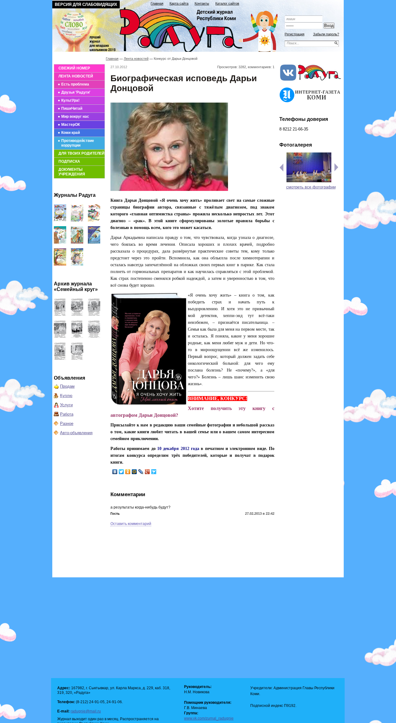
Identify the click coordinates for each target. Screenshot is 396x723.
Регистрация (294, 34)
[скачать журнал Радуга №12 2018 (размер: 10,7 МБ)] (60, 220)
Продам (67, 386)
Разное (66, 423)
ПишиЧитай (71, 108)
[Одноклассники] (128, 472)
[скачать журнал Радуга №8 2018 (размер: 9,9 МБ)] (77, 242)
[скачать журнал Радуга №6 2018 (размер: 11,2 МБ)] (60, 264)
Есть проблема (75, 84)
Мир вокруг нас (75, 116)
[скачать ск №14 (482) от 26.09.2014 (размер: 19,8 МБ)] (94, 314)
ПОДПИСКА (69, 161)
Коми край (70, 132)
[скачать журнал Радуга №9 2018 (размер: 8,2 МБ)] (60, 242)
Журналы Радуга (75, 195)
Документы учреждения (71, 171)
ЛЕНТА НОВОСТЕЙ (75, 76)
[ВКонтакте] (115, 472)
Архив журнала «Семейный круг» (76, 286)
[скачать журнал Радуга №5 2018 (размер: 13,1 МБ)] (77, 264)
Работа (66, 414)
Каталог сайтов (227, 3)
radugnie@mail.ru (86, 711)
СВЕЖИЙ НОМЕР (74, 68)
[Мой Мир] (134, 472)
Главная (157, 3)
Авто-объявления (76, 432)
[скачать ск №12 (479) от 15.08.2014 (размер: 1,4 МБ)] (77, 336)
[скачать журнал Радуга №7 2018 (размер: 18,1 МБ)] (94, 242)
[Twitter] (121, 472)
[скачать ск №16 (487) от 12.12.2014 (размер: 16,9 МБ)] (60, 314)
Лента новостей (136, 58)
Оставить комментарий (130, 524)
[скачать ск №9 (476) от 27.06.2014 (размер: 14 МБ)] (77, 358)
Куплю (66, 395)
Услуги (66, 405)
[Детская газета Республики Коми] (169, 28)
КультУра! (70, 100)
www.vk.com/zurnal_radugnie (209, 718)
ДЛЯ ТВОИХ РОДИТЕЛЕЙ (81, 153)
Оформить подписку (310, 10)
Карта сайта (179, 3)
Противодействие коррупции (77, 143)
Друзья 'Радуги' (75, 92)
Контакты (202, 3)
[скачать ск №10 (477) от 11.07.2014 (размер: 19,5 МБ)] (60, 358)
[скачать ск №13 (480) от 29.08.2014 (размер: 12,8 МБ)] (60, 336)
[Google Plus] (147, 472)
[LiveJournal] (141, 472)
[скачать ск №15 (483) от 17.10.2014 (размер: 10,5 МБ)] (77, 314)
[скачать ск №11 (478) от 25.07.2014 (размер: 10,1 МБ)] (94, 336)
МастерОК (70, 124)
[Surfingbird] (154, 472)
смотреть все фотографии (311, 187)
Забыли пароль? (326, 34)
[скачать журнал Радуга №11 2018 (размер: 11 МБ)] (77, 220)
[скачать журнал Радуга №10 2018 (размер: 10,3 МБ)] (94, 220)
